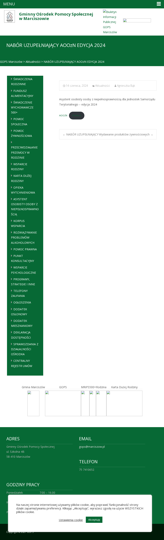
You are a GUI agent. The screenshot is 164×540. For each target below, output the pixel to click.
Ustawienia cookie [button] (71, 520)
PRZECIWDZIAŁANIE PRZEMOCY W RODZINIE (24, 152)
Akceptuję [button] (94, 519)
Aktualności (102, 86)
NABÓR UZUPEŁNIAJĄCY (80, 134)
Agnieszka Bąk (126, 86)
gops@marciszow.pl (92, 447)
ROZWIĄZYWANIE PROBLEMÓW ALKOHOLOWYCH (24, 237)
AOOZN (63, 115)
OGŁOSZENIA (22, 302)
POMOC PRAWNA (25, 249)
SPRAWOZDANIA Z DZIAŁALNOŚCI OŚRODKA (24, 349)
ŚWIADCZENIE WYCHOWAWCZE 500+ (22, 107)
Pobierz (76, 115)
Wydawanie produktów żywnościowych (126, 134)
